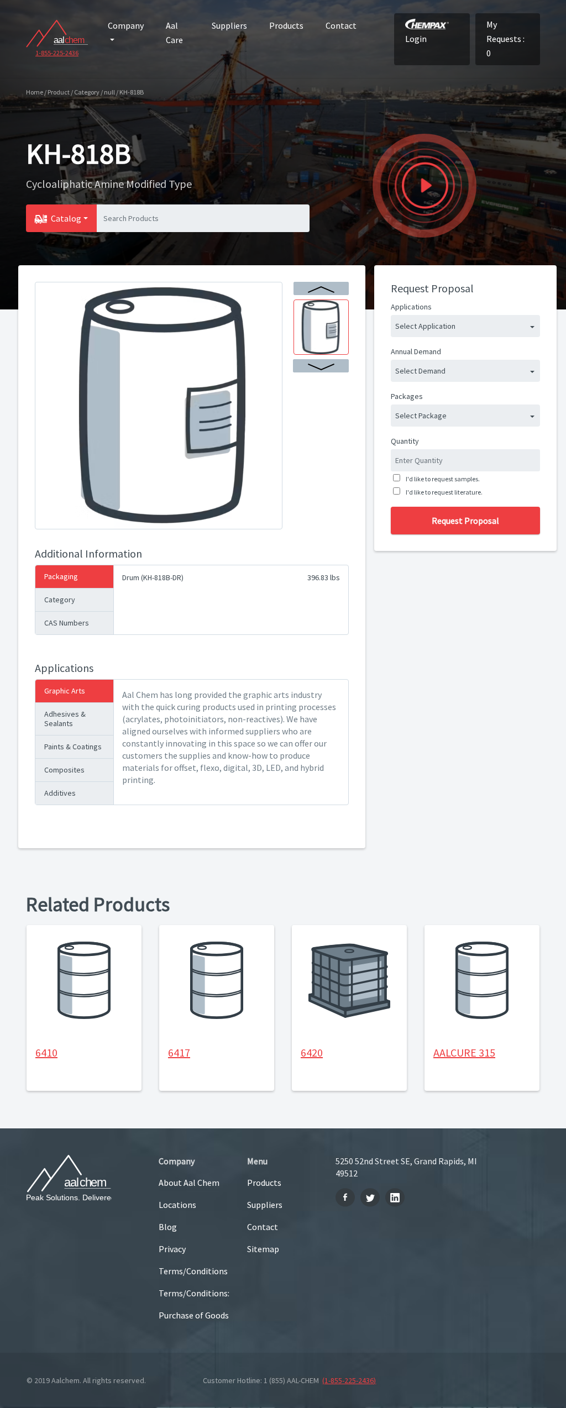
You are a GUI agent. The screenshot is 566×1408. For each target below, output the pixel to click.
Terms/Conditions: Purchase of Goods (194, 1304)
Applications (411, 307)
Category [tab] (59, 600)
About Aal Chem (189, 1182)
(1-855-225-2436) (349, 1380)
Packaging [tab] (61, 576)
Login (416, 38)
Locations (177, 1204)
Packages (407, 396)
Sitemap (263, 1248)
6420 (312, 1052)
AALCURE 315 (464, 1052)
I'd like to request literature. (444, 492)
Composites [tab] (64, 770)
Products (286, 25)
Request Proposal (465, 520)
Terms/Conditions (193, 1270)
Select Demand (420, 371)
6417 (179, 1052)
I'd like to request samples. (443, 479)
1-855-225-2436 (56, 53)
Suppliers (229, 25)
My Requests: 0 (505, 39)
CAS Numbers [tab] (66, 623)
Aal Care (174, 32)
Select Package (421, 416)
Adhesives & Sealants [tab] (65, 718)
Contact (341, 25)
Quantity (405, 441)
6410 (46, 1052)
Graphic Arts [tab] (64, 691)
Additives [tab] (60, 793)
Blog (168, 1226)
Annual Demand (416, 351)
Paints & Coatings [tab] (73, 747)
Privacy (172, 1248)
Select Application (425, 326)
